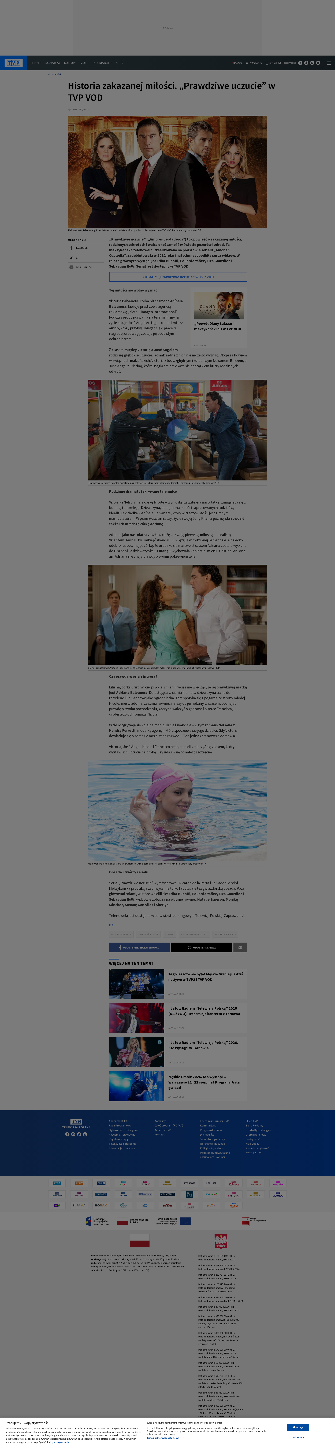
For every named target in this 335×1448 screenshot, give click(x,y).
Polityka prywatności (58, 1442)
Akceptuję (298, 1427)
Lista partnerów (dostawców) (163, 1437)
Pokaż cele (298, 1437)
